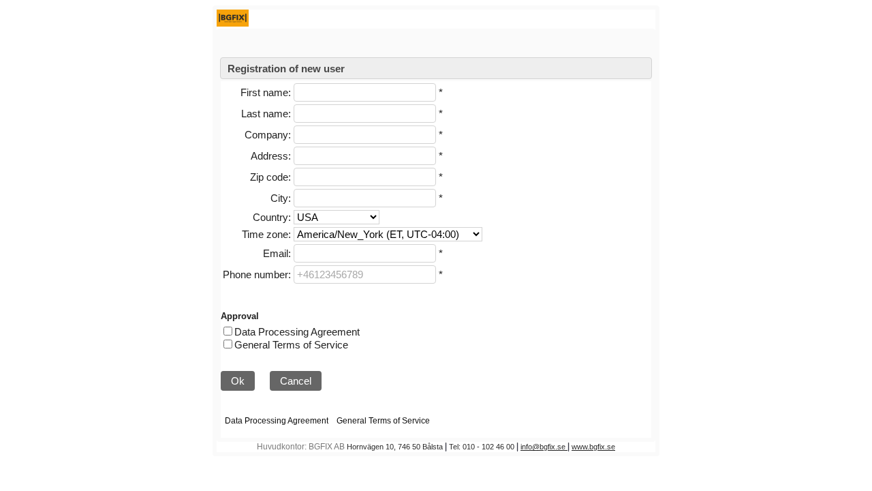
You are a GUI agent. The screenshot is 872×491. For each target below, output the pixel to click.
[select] (336, 217)
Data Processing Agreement (297, 332)
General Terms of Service (291, 345)
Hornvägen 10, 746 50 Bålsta (395, 447)
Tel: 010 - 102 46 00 (481, 447)
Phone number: (257, 274)
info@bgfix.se (543, 447)
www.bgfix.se (593, 447)
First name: (265, 92)
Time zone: (266, 234)
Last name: (266, 113)
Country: (272, 217)
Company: (268, 134)
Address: (271, 156)
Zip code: (270, 177)
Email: (277, 253)
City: (280, 198)
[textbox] (365, 92)
